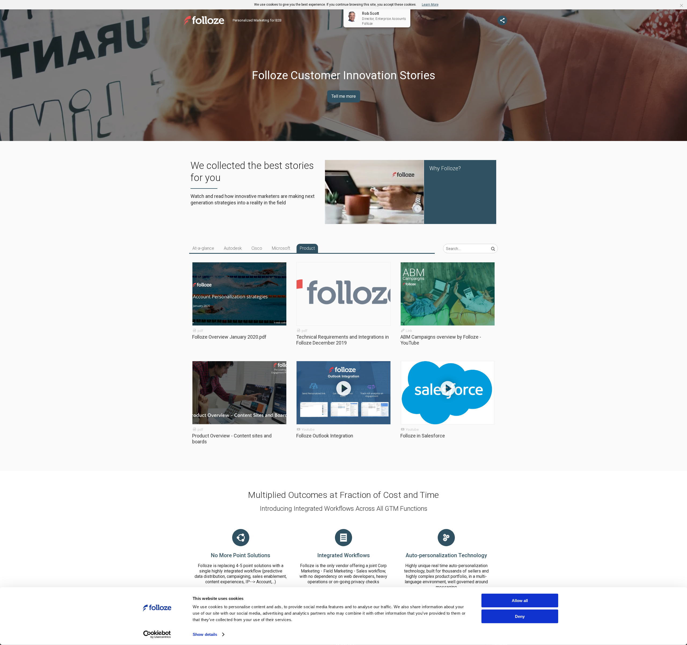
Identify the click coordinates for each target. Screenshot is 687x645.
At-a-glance (203, 248)
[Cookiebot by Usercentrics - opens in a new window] (157, 634)
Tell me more (343, 96)
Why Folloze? (445, 168)
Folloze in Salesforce (422, 436)
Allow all (520, 600)
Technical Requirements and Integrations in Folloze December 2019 (342, 340)
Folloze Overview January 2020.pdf (229, 337)
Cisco (256, 248)
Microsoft (281, 248)
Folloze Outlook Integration (324, 436)
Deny (520, 616)
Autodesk (233, 248)
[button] (681, 5)
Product (307, 248)
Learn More (430, 4)
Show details (205, 634)
